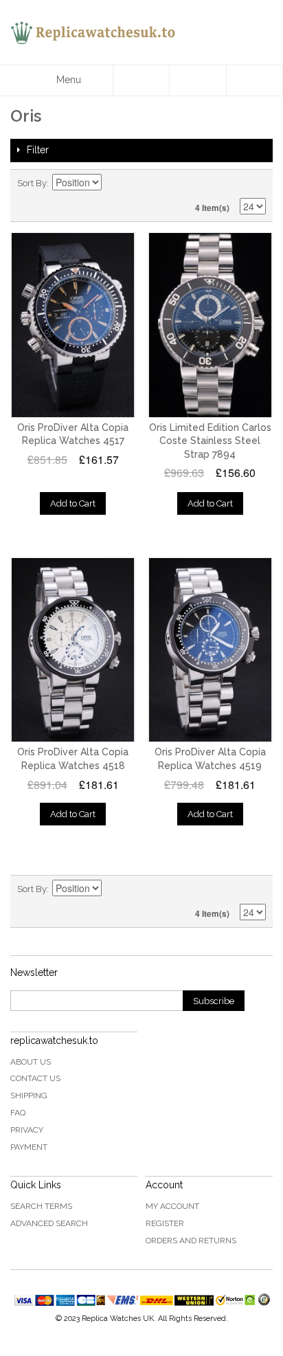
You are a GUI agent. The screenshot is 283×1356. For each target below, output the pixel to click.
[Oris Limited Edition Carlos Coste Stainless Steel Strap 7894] (210, 325)
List (255, 183)
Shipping (28, 1095)
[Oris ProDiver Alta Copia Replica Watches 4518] (72, 650)
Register (165, 1223)
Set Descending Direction (114, 183)
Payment (28, 1147)
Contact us (35, 1078)
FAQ (17, 1113)
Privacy (26, 1130)
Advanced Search (49, 1223)
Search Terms (41, 1206)
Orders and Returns (191, 1240)
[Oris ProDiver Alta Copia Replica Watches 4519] (210, 650)
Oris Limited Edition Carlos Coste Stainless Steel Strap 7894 (210, 441)
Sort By (32, 183)
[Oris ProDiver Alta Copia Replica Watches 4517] (72, 325)
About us (30, 1062)
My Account (172, 1206)
